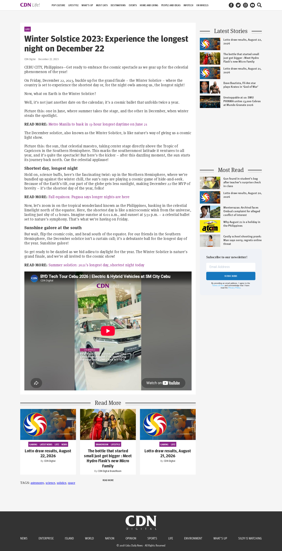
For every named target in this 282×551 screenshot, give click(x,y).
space (71, 483)
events (133, 5)
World (89, 538)
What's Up (220, 538)
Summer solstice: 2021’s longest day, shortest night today (97, 265)
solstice (61, 483)
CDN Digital (30, 59)
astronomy (37, 483)
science (50, 483)
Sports (152, 538)
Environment (193, 538)
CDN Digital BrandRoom (109, 471)
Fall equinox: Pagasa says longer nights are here (89, 196)
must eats (102, 5)
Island (69, 538)
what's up (87, 5)
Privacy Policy (234, 288)
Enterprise (46, 538)
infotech (188, 5)
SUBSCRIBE (230, 276)
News (23, 538)
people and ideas (171, 5)
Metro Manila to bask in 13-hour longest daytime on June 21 (98, 124)
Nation (109, 538)
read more (108, 480)
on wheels (202, 5)
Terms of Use (218, 285)
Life (170, 538)
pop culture (58, 5)
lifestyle (73, 5)
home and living (149, 5)
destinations (118, 5)
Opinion (131, 538)
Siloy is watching (250, 538)
